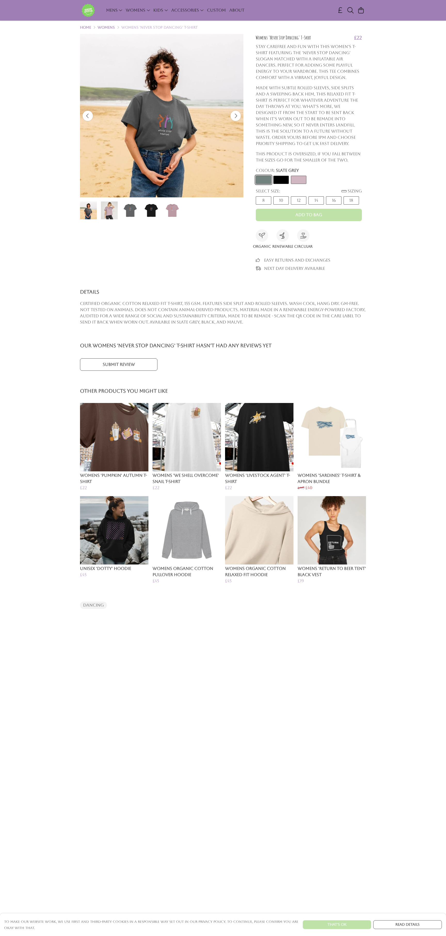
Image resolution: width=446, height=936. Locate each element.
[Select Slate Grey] (263, 180)
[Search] (350, 10)
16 (334, 200)
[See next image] (235, 116)
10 (281, 200)
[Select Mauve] (298, 180)
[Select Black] (281, 180)
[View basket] (361, 10)
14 (316, 200)
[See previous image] (88, 116)
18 (351, 200)
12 (299, 200)
